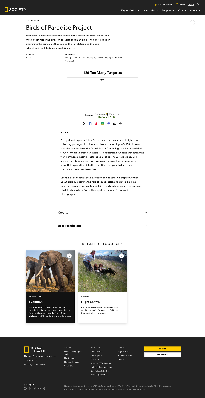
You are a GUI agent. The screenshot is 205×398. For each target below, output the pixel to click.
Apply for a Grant (125, 355)
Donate (182, 4)
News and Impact (71, 362)
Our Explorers (96, 351)
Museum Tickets (165, 4)
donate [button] (162, 349)
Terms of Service (103, 389)
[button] (102, 212)
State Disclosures (86, 389)
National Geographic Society (73, 352)
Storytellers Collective (100, 371)
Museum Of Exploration (101, 363)
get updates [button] (163, 355)
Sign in (191, 4)
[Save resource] (192, 22)
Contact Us (68, 366)
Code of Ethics (70, 389)
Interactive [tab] (67, 132)
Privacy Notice (118, 389)
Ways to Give (123, 351)
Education (95, 359)
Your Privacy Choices (136, 389)
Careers (121, 359)
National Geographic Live (101, 367)
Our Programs (96, 355)
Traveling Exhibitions (99, 374)
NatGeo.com (69, 358)
